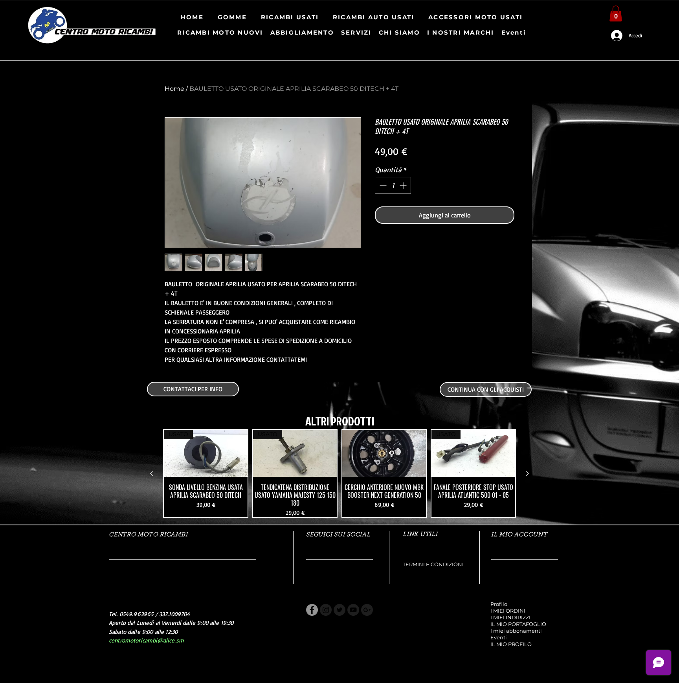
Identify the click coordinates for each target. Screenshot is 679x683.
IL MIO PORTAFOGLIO (518, 624)
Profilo (498, 604)
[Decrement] (382, 185)
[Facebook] (312, 610)
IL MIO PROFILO (511, 644)
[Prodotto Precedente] (151, 473)
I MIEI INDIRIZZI (510, 617)
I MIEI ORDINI (507, 611)
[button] (615, 14)
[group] (339, 473)
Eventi (498, 637)
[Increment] (404, 185)
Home (174, 88)
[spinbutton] (393, 185)
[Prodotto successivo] (527, 473)
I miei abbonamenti (516, 631)
